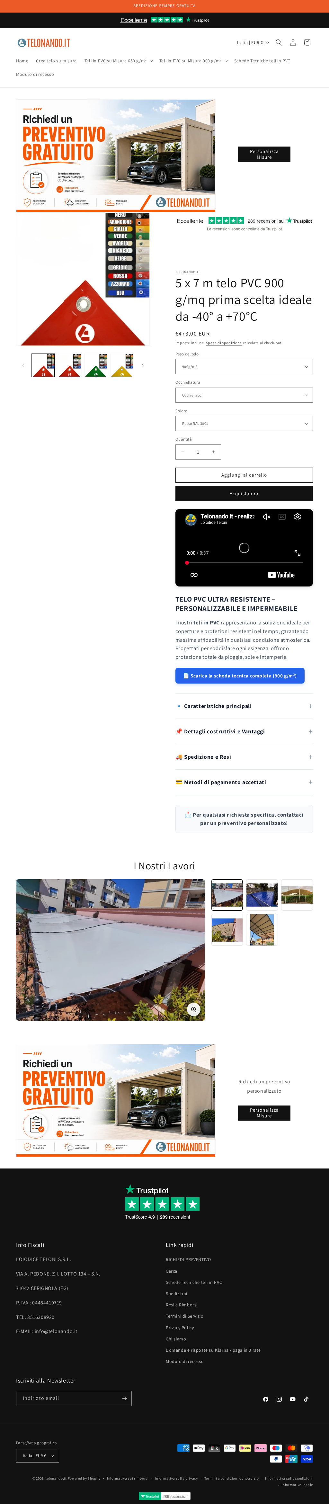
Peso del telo (187, 354)
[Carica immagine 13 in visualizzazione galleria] (95, 365)
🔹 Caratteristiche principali (213, 706)
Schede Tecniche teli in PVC (194, 1282)
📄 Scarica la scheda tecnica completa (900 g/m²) (240, 675)
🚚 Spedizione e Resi (203, 756)
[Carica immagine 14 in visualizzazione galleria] (121, 365)
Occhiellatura (187, 382)
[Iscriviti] (124, 1398)
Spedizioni (176, 1293)
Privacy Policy (180, 1327)
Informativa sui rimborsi (128, 1478)
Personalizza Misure (264, 154)
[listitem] (227, 895)
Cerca (171, 1271)
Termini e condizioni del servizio (231, 1478)
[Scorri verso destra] (143, 365)
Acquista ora (244, 493)
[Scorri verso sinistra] (23, 365)
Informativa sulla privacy (176, 1478)
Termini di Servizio (184, 1316)
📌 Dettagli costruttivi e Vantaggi (220, 731)
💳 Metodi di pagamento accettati (220, 782)
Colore (181, 411)
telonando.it (56, 1478)
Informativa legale (297, 1484)
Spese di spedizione (224, 342)
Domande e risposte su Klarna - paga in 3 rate (213, 1350)
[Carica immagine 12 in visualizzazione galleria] (69, 365)
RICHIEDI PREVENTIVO (188, 1259)
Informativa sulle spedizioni (289, 1478)
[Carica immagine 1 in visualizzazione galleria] (43, 365)
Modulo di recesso (185, 1361)
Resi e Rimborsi (182, 1305)
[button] (118, 60)
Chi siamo (176, 1339)
